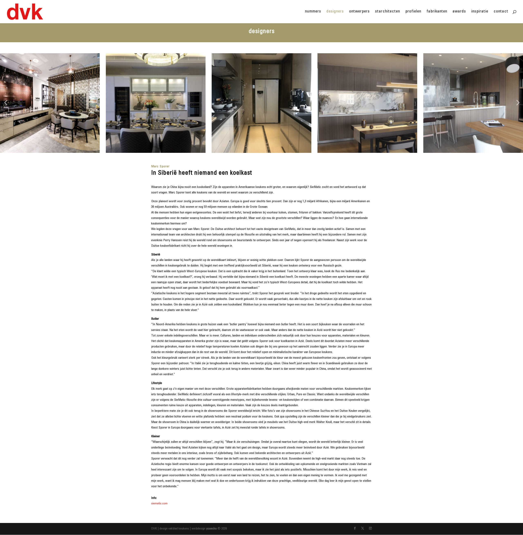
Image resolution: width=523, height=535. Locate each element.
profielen (413, 12)
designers (335, 12)
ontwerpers (359, 12)
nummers (313, 12)
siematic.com (159, 503)
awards (459, 12)
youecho (211, 528)
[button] (5, 103)
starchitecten (387, 12)
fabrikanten (437, 12)
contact (501, 12)
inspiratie (479, 12)
